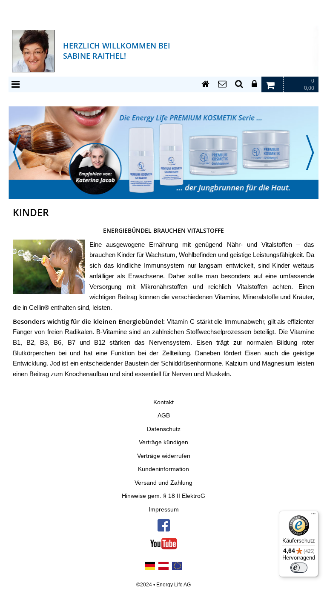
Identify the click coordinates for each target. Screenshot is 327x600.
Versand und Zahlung (163, 483)
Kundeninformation (163, 469)
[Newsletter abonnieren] (222, 84)
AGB (164, 415)
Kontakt (163, 402)
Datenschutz (164, 429)
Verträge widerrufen (163, 456)
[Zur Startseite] (205, 84)
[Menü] (313, 516)
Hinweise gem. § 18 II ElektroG (163, 496)
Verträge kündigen (163, 442)
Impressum (164, 509)
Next (310, 152)
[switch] (298, 568)
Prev (17, 152)
